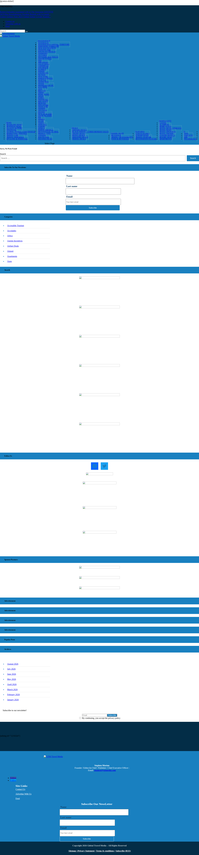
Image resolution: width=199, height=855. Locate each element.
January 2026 (13, 700)
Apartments (165, 139)
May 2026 (11, 679)
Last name (71, 186)
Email (69, 196)
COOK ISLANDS (45, 116)
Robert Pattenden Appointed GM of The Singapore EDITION (26, 12)
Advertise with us (12, 24)
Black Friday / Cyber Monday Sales (90, 132)
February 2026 (13, 694)
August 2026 (12, 664)
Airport (10, 251)
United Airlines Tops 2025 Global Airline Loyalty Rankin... (25, 17)
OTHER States (45, 59)
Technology (190, 139)
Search (3, 154)
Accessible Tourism (15, 225)
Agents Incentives (14, 241)
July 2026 (11, 669)
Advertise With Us (23, 794)
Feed (7, 26)
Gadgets (188, 135)
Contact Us (20, 789)
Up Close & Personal (17, 139)
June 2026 (11, 674)
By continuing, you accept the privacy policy (100, 718)
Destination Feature (146, 139)
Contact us (9, 21)
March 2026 (12, 689)
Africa (10, 236)
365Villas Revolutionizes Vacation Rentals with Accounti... (25, 14)
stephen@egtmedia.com (105, 770)
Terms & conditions (105, 851)
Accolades (11, 231)
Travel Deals (79, 139)
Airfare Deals (13, 246)
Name (69, 175)
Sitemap (72, 851)
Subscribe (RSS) (123, 851)
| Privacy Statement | (85, 851)
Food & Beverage (120, 139)
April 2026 (12, 684)
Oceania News (45, 139)
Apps (9, 261)
